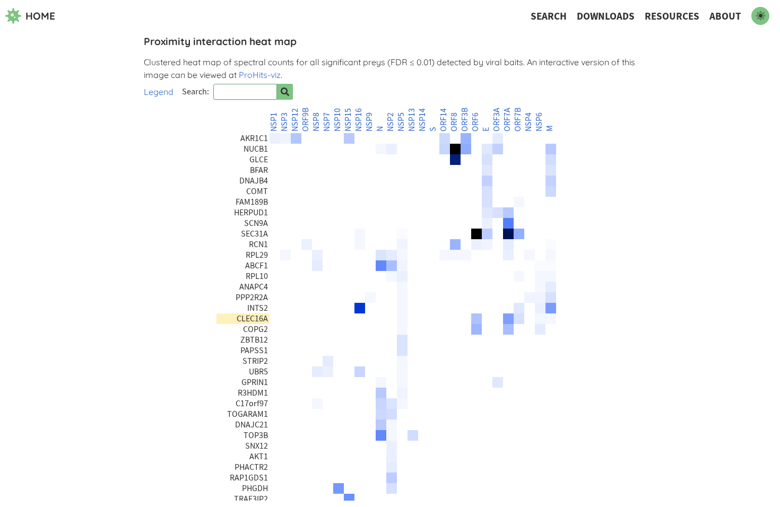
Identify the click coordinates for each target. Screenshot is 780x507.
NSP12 (295, 120)
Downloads (606, 16)
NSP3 (284, 122)
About (725, 16)
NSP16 (358, 120)
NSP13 (411, 120)
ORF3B (465, 120)
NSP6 (539, 122)
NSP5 (401, 122)
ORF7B (518, 120)
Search (549, 16)
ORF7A (507, 120)
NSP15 (348, 120)
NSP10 (337, 120)
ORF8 (454, 122)
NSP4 (528, 122)
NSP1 (273, 122)
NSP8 (316, 122)
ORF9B (305, 120)
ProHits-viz (260, 74)
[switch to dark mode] (760, 16)
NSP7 (327, 122)
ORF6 (475, 122)
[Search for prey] (285, 92)
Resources (672, 16)
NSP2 (390, 122)
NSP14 (422, 120)
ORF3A (496, 120)
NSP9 (369, 122)
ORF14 (443, 120)
